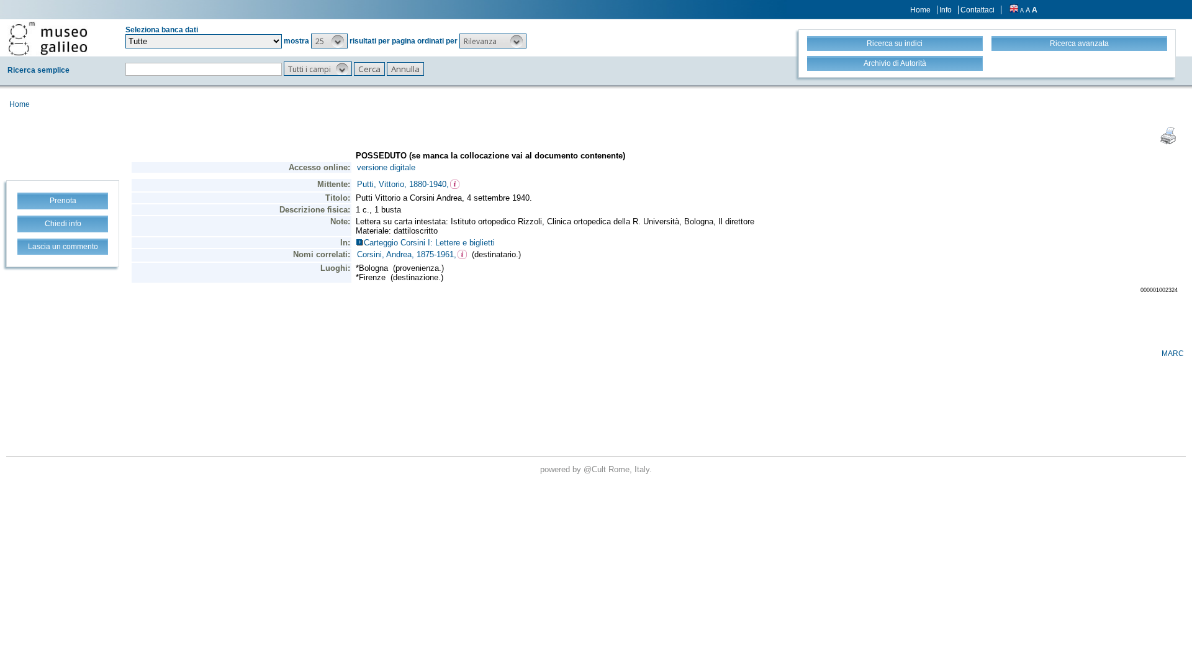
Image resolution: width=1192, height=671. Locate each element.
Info (945, 10)
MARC (1173, 353)
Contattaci (977, 10)
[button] (329, 41)
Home (920, 10)
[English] (1013, 10)
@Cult (596, 469)
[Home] (47, 38)
